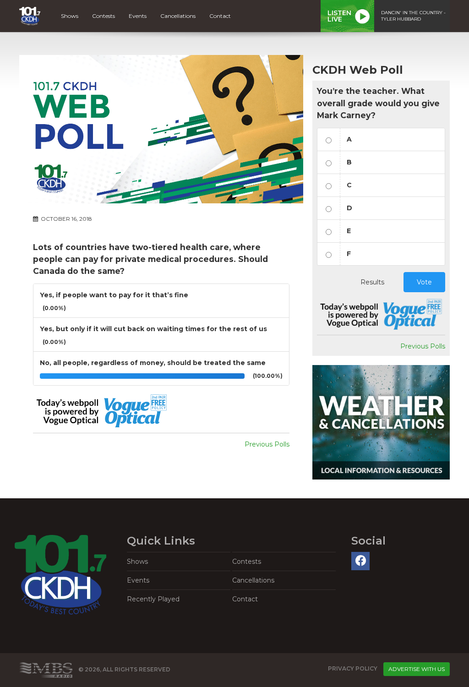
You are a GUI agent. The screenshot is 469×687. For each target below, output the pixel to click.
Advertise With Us (416, 668)
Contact (220, 15)
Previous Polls (267, 444)
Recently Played (153, 599)
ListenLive (339, 16)
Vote (424, 282)
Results (372, 282)
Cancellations (178, 15)
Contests (103, 15)
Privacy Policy (352, 668)
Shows (69, 15)
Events (138, 15)
